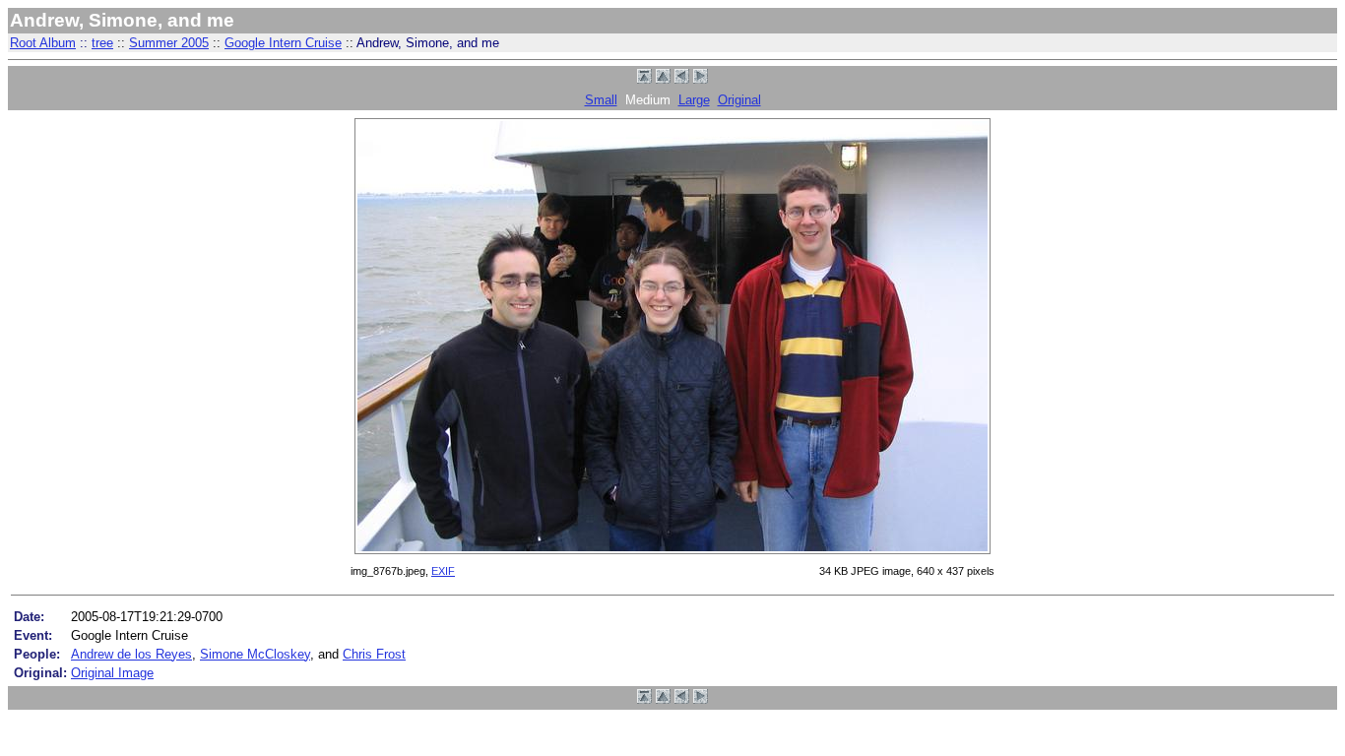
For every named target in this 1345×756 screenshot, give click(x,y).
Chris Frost (374, 654)
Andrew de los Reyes (131, 654)
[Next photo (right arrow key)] (700, 79)
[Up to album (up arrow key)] (663, 79)
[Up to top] (644, 79)
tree (102, 42)
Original (739, 100)
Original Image (112, 672)
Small (601, 100)
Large (694, 100)
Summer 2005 (169, 42)
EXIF (443, 571)
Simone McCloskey (255, 654)
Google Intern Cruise (283, 42)
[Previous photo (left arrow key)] (681, 79)
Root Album (43, 42)
